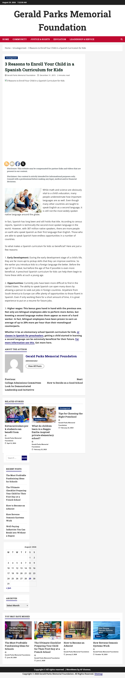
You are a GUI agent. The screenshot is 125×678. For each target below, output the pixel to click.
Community (20, 39)
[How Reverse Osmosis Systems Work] (106, 630)
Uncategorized (11, 58)
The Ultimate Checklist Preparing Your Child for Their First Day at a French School (47, 647)
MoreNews (71, 669)
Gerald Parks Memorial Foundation (21, 75)
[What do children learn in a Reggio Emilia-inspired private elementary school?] (44, 414)
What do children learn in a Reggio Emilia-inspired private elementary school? (43, 432)
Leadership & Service (82, 39)
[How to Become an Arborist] (77, 630)
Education (59, 39)
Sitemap (98, 673)
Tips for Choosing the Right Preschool (70, 415)
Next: (65, 381)
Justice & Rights (40, 39)
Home (5, 39)
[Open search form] (122, 39)
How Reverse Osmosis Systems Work (105, 644)
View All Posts (35, 366)
